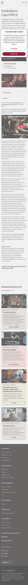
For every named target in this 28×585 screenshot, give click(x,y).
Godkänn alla (14, 54)
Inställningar (14, 49)
